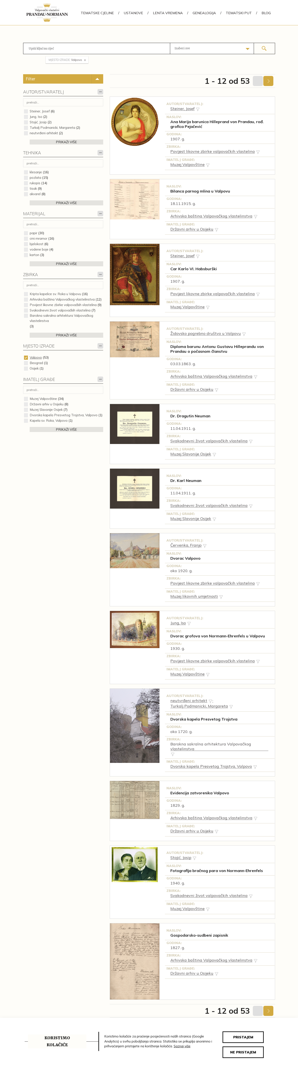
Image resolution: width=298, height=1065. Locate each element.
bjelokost (36, 244)
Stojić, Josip (38, 122)
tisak (33, 188)
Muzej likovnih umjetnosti (194, 596)
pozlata (35, 177)
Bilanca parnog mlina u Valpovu (200, 191)
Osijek (34, 368)
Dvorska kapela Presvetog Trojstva (203, 719)
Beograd (36, 363)
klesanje (36, 172)
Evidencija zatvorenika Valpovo (199, 793)
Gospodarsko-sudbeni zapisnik (199, 935)
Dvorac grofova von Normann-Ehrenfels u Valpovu (217, 636)
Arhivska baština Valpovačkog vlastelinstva (62, 299)
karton (34, 255)
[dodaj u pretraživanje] (197, 109)
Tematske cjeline (97, 13)
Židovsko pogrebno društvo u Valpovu (205, 333)
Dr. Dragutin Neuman (190, 416)
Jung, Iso (36, 117)
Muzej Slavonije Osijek (46, 410)
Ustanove (133, 13)
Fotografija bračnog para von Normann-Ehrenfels (216, 870)
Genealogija (204, 13)
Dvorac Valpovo (185, 558)
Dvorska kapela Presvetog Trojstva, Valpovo (64, 415)
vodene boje (39, 249)
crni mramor (38, 238)
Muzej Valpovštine (43, 399)
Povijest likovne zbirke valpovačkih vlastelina (63, 305)
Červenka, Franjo (186, 545)
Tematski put (239, 13)
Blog (266, 13)
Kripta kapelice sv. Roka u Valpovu (55, 294)
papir (33, 233)
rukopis (35, 183)
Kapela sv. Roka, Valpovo (49, 420)
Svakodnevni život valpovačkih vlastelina (60, 310)
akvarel (35, 194)
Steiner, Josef (40, 111)
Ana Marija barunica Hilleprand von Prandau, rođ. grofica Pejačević (217, 124)
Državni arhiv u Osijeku (46, 404)
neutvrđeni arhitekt (44, 133)
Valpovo (36, 357)
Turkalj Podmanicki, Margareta (52, 128)
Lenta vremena (168, 13)
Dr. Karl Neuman (185, 480)
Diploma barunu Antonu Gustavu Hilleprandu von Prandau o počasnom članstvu (217, 349)
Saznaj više (182, 1046)
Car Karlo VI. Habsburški (193, 269)
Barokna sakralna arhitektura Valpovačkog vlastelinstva (61, 318)
